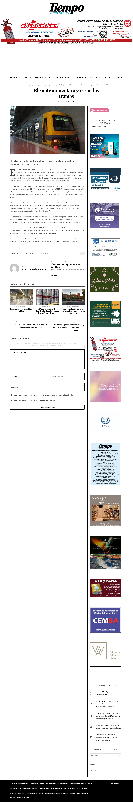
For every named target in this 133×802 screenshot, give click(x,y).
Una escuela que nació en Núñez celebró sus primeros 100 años (73, 311)
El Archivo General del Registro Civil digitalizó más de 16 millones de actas (47, 311)
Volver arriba (115, 784)
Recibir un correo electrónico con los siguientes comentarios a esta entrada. (42, 395)
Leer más (53, 275)
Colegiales (45, 85)
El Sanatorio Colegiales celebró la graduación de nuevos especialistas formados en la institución (106, 737)
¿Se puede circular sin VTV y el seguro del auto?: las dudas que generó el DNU (31, 325)
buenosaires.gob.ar (82, 793)
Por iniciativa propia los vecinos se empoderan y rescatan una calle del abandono (66, 326)
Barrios (27, 85)
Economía (53, 85)
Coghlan (39, 85)
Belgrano (33, 85)
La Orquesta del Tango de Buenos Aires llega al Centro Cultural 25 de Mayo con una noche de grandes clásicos (108, 716)
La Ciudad (60, 85)
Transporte (91, 85)
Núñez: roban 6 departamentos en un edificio (66, 265)
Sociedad (84, 85)
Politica (71, 85)
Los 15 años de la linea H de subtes (21, 310)
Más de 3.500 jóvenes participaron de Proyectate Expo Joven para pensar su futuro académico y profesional (107, 704)
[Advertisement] (66, 60)
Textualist (25, 798)
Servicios (77, 85)
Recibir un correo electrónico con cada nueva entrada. (33, 400)
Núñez (66, 85)
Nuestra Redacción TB (68, 102)
